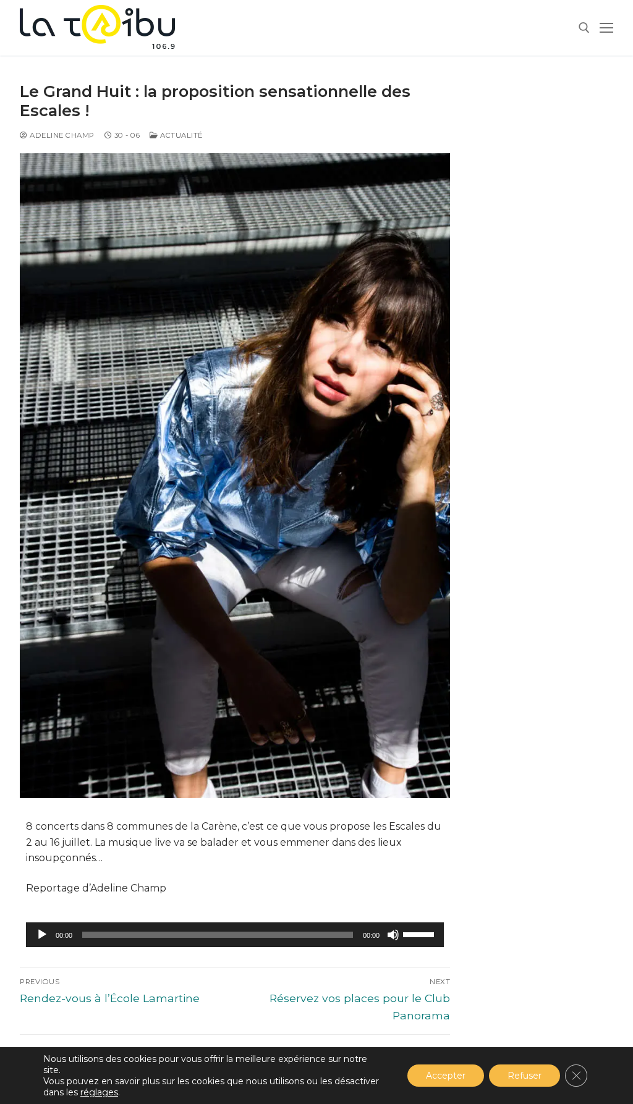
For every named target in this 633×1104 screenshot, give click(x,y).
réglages (99, 1092)
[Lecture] (42, 935)
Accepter (445, 1075)
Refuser (525, 1075)
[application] (235, 934)
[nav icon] (606, 28)
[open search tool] (584, 27)
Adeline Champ (61, 135)
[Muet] (393, 935)
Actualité (180, 135)
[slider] (420, 933)
